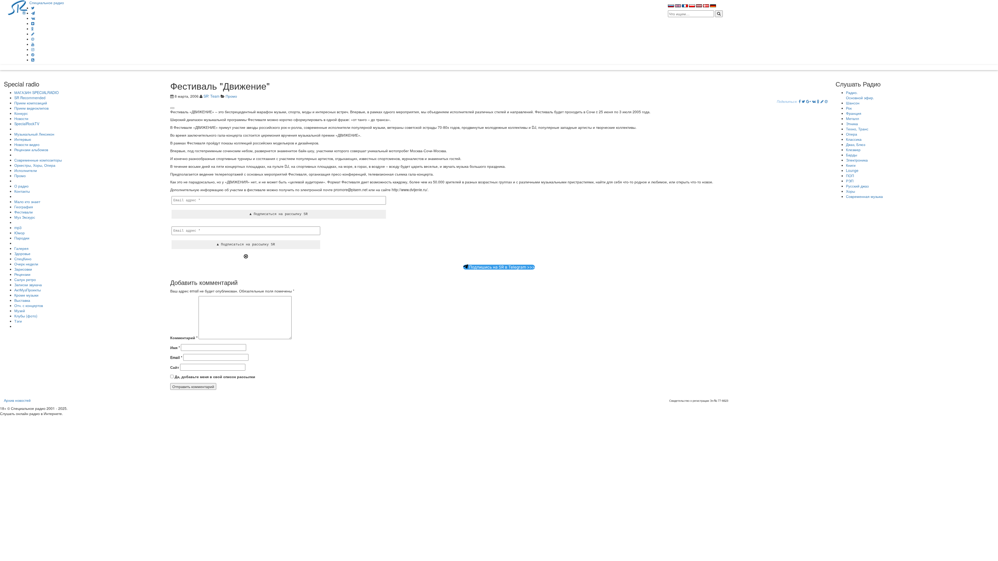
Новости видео (27, 144)
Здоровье (22, 253)
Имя (175, 347)
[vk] (33, 18)
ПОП (850, 175)
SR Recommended (29, 97)
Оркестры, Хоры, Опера (34, 165)
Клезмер (853, 149)
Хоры (850, 191)
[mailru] (32, 39)
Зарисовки (23, 269)
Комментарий (184, 337)
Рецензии (22, 274)
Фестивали (23, 212)
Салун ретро (25, 279)
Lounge (852, 170)
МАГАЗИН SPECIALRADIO (36, 92)
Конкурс (21, 113)
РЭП (849, 180)
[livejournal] (32, 33)
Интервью (22, 139)
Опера (851, 134)
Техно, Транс (857, 128)
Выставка (22, 300)
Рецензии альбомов (31, 149)
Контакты (22, 191)
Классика (854, 139)
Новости (21, 118)
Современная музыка (864, 196)
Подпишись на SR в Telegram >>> (501, 267)
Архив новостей (17, 400)
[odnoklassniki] (32, 28)
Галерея (21, 248)
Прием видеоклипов (31, 108)
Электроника (857, 160)
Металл (852, 118)
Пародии (21, 238)
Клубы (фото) (25, 315)
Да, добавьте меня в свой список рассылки (214, 376)
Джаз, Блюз (855, 144)
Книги (851, 165)
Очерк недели (26, 263)
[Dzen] (32, 23)
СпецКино (22, 258)
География (23, 206)
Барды (851, 154)
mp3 (18, 227)
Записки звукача (28, 284)
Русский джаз (857, 186)
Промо (20, 175)
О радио (21, 186)
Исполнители (25, 170)
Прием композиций (30, 102)
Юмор (19, 232)
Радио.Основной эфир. (860, 95)
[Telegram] (33, 13)
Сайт (174, 367)
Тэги (18, 321)
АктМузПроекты (27, 289)
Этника (852, 123)
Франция (853, 113)
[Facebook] (800, 101)
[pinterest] (32, 54)
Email (176, 357)
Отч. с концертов (28, 305)
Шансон (852, 102)
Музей (19, 310)
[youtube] (32, 44)
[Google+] (808, 101)
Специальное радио (46, 2)
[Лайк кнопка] (172, 108)
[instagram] (32, 49)
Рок (849, 108)
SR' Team (211, 96)
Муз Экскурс (24, 217)
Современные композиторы (38, 160)
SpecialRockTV (26, 123)
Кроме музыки (26, 295)
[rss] (32, 59)
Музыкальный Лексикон (34, 134)
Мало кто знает (27, 201)
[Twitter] (33, 7)
